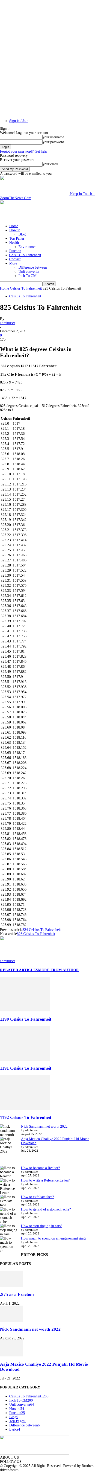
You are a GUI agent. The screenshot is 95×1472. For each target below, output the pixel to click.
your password (53, 142)
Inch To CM (27, 276)
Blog (22, 234)
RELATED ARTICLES (19, 970)
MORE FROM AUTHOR (58, 970)
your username (53, 137)
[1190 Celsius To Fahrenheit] (25, 1010)
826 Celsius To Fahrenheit (36, 934)
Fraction (15, 251)
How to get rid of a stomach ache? (46, 1209)
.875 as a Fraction (17, 1294)
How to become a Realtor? (40, 1168)
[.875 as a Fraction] (11, 1285)
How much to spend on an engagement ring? (53, 1238)
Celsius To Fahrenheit (25, 255)
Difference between (32, 267)
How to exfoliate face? (37, 1197)
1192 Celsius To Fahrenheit (25, 1117)
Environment (27, 247)
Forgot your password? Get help (23, 151)
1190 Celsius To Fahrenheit (25, 1019)
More (13, 263)
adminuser (7, 323)
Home (13, 226)
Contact (15, 259)
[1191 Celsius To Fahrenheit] (25, 1059)
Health (14, 242)
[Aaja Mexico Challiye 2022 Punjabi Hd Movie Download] (11, 1355)
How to (14, 230)
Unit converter (28, 271)
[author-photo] (11, 957)
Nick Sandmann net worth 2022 (44, 1126)
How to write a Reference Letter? (45, 1180)
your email (50, 164)
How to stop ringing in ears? (41, 1226)
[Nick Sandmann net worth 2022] (11, 1320)
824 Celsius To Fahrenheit (41, 930)
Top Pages (16, 238)
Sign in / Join (18, 121)
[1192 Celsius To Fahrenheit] (25, 1108)
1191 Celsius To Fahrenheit (25, 1068)
